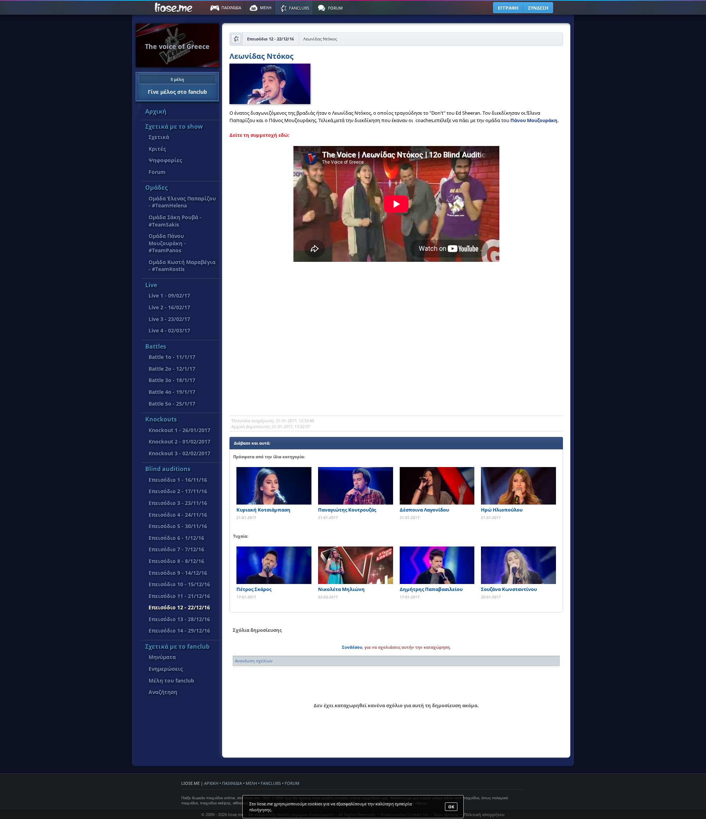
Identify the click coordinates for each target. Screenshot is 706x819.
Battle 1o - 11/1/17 (172, 356)
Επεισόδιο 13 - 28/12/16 (179, 619)
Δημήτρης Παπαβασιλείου (431, 589)
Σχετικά (159, 136)
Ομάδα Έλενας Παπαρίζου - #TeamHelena (182, 202)
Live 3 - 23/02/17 (169, 319)
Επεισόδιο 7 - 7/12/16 (176, 549)
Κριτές (157, 148)
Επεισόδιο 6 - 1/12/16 (176, 537)
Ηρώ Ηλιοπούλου (502, 509)
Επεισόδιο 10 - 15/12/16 (179, 584)
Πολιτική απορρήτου (484, 814)
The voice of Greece (177, 46)
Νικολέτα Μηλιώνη (341, 589)
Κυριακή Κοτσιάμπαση (263, 509)
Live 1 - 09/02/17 (169, 295)
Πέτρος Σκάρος (253, 589)
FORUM (292, 783)
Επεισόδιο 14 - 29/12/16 (179, 630)
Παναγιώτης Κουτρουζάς (347, 509)
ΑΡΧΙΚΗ (211, 783)
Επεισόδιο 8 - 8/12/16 (176, 561)
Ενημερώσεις (166, 668)
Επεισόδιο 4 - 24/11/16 (178, 514)
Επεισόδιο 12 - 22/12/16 (179, 607)
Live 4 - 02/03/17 (169, 330)
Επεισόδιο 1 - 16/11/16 (178, 479)
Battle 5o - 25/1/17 (172, 403)
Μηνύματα (162, 657)
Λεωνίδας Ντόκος (261, 57)
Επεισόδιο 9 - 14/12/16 (178, 572)
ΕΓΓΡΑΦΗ (508, 8)
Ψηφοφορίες (165, 160)
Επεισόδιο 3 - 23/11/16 (178, 502)
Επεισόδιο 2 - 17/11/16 (178, 491)
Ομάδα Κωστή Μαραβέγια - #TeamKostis (182, 266)
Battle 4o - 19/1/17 (172, 391)
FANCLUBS (271, 783)
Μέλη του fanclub (171, 680)
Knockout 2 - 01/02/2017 (179, 441)
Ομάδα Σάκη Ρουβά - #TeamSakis (175, 221)
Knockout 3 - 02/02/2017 (179, 453)
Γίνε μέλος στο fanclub (177, 85)
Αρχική (156, 111)
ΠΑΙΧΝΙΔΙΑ (232, 783)
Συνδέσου (352, 647)
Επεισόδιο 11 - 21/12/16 (179, 595)
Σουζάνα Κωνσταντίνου (509, 589)
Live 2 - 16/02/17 (169, 307)
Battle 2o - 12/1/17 (172, 368)
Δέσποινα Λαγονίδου (424, 509)
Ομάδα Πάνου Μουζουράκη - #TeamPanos (167, 243)
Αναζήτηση (163, 691)
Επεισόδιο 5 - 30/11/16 (178, 526)
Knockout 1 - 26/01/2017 (179, 430)
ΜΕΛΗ (251, 783)
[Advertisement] (396, 356)
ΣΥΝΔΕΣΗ (538, 8)
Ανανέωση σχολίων (253, 660)
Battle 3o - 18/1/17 (172, 380)
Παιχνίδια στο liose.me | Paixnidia (175, 8)
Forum (157, 171)
